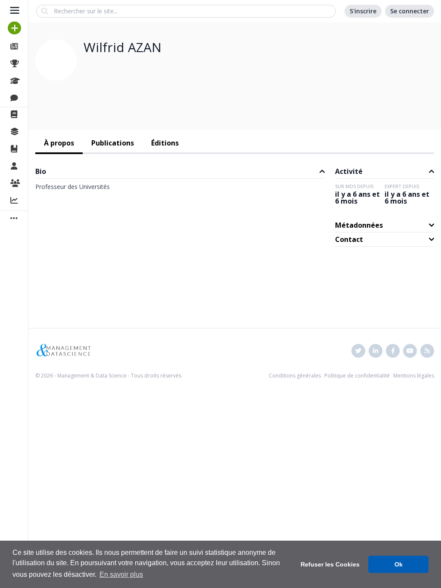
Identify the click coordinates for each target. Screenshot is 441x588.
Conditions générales (295, 375)
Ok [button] (398, 564)
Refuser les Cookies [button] (330, 564)
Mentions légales (413, 375)
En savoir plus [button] (121, 574)
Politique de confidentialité (357, 375)
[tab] (59, 143)
